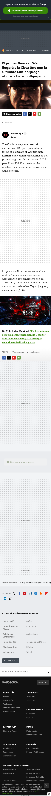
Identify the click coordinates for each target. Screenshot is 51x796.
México (29, 647)
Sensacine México (34, 773)
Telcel (29, 652)
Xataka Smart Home (11, 707)
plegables (45, 50)
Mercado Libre (11, 50)
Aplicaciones (32, 634)
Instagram (30, 593)
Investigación (9, 621)
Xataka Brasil (8, 773)
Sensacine (30, 713)
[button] (18, 133)
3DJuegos (30, 696)
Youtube (25, 593)
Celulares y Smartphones (9, 635)
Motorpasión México (35, 780)
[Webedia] (10, 683)
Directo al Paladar (10, 731)
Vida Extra (30, 700)
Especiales (31, 626)
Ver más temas (11, 660)
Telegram (35, 593)
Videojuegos (18, 352)
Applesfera (7, 704)
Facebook (25, 114)
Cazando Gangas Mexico (10, 627)
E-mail (39, 114)
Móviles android (10, 647)
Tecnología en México (36, 641)
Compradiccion (9, 755)
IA (22, 50)
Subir (40, 682)
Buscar (47, 671)
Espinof (29, 717)
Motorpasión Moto (34, 734)
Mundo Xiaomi (9, 711)
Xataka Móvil (8, 700)
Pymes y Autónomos (35, 752)
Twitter (30, 114)
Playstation (32, 50)
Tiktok (10, 598)
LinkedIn (5, 598)
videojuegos (34, 352)
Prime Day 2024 (10, 641)
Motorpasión (31, 731)
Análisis (29, 621)
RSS (41, 593)
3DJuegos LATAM (33, 769)
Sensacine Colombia (35, 777)
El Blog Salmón (32, 748)
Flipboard (34, 114)
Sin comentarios (13, 114)
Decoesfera (8, 752)
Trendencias (8, 748)
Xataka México (9, 769)
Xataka (6, 696)
